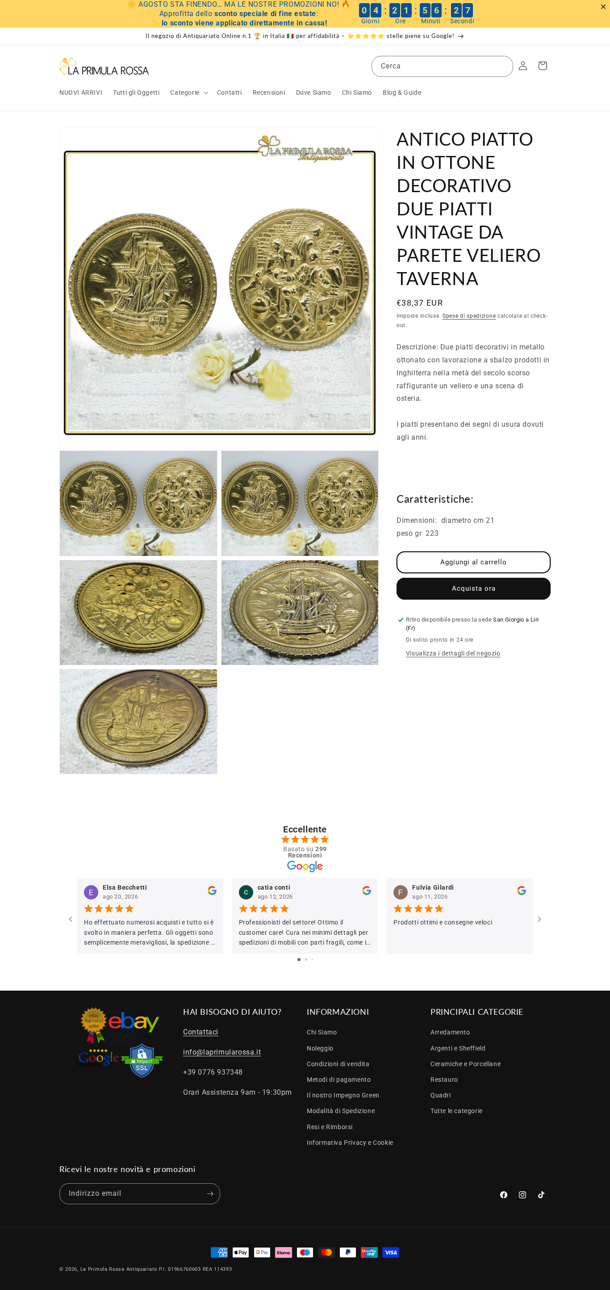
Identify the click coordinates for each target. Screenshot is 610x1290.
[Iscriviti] (210, 1193)
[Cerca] (503, 66)
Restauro (444, 1079)
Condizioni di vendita (338, 1063)
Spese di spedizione (469, 316)
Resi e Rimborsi (330, 1126)
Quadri (440, 1095)
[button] (188, 92)
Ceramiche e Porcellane (465, 1063)
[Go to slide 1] (299, 959)
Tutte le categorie (456, 1110)
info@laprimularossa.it (222, 1052)
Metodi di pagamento (339, 1079)
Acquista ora (474, 588)
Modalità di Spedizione (341, 1110)
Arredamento (450, 1032)
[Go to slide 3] (312, 959)
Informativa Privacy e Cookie (350, 1142)
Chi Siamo (322, 1032)
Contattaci (200, 1032)
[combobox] (442, 66)
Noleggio (320, 1048)
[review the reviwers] (212, 892)
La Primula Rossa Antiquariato (118, 1269)
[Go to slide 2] (306, 959)
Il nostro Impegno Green (343, 1095)
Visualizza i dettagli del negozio (453, 653)
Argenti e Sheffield (457, 1048)
